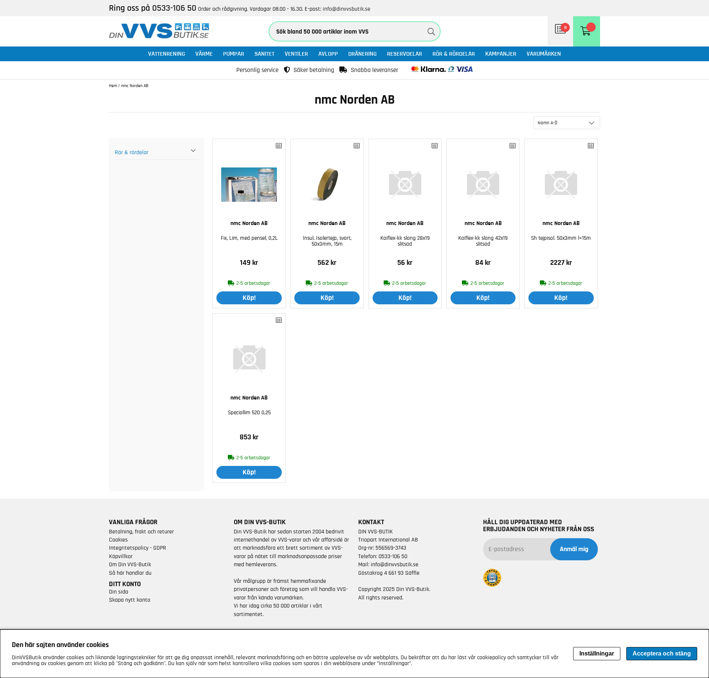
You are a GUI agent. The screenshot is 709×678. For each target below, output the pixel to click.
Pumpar (233, 54)
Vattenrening (166, 54)
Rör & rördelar (453, 54)
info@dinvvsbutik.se (346, 9)
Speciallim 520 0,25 (249, 412)
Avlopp (328, 54)
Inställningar (596, 653)
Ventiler (296, 54)
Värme (204, 54)
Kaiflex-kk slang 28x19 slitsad (405, 241)
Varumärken (544, 54)
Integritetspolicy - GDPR (137, 548)
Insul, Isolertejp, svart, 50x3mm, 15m (327, 241)
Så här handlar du (130, 573)
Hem (113, 85)
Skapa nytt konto (129, 600)
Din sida (118, 592)
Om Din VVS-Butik (130, 564)
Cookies (118, 540)
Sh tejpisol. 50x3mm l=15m (561, 238)
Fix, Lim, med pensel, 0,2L (249, 238)
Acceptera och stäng (662, 653)
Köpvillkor (121, 556)
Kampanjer (500, 54)
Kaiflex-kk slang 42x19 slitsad (483, 241)
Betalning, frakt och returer (141, 532)
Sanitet (264, 54)
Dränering (362, 54)
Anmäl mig (574, 549)
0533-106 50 (393, 556)
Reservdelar (404, 54)
